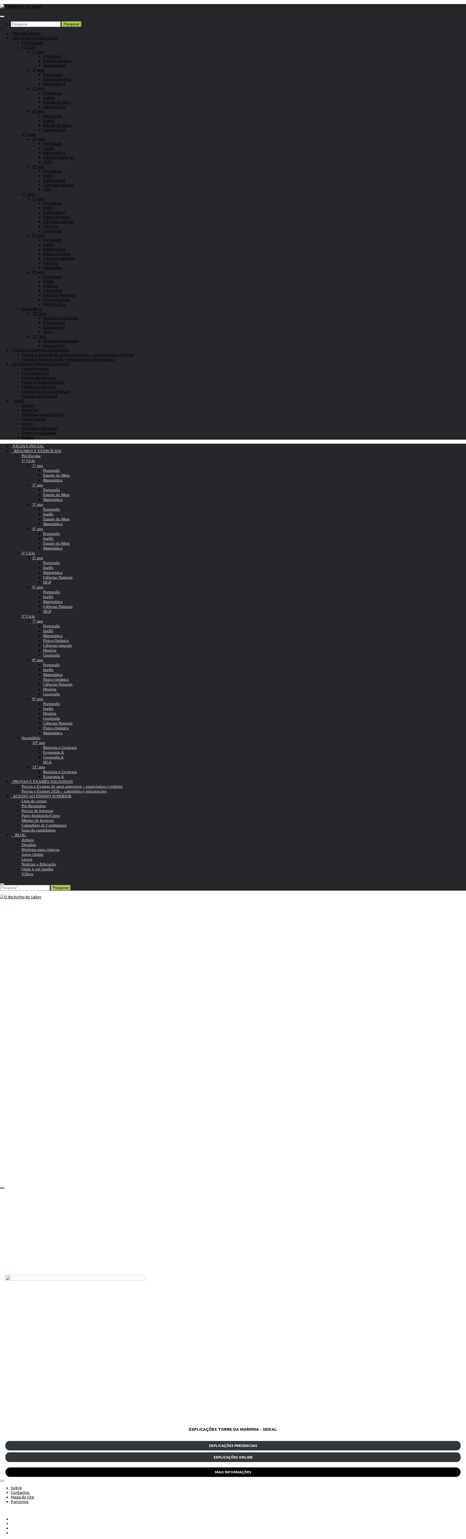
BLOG (17, 400)
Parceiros (20, 1501)
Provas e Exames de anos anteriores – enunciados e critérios (77, 354)
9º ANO (13, 990)
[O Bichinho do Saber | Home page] (21, 6)
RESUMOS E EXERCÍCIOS (34, 38)
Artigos (28, 405)
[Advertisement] (167, 1232)
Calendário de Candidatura (46, 391)
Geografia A (54, 327)
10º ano (39, 313)
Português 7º (35, 1127)
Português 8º (190, 990)
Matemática (54, 65)
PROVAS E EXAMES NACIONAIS (40, 350)
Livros (27, 423)
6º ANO (323, 990)
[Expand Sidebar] (2, 1188)
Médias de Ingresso (39, 387)
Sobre (16, 1488)
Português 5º (345, 1127)
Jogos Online (34, 419)
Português (52, 56)
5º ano (38, 139)
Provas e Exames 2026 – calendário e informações (68, 359)
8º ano (38, 235)
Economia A (54, 322)
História (50, 226)
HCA (47, 331)
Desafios (30, 410)
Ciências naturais (58, 221)
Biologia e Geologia (61, 318)
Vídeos (28, 437)
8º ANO (168, 990)
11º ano (39, 336)
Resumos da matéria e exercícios (80, 990)
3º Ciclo (28, 194)
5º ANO (323, 1127)
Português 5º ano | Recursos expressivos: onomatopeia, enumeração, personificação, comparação (377, 1153)
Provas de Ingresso (39, 377)
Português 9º (35, 990)
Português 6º (345, 990)
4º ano (38, 111)
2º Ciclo (28, 134)
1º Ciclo (28, 47)
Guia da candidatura (39, 396)
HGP (47, 162)
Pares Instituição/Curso (43, 382)
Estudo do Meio (57, 61)
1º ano (38, 51)
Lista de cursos (35, 368)
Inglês (48, 97)
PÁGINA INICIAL (26, 33)
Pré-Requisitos (35, 373)
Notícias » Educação (40, 428)
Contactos (20, 1492)
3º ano (38, 88)
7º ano (38, 198)
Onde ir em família (39, 432)
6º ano (38, 166)
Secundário (32, 309)
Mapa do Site (22, 1497)
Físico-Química (56, 217)
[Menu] (2, 16)
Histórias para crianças (42, 414)
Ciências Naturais (59, 157)
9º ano (38, 272)
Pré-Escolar (32, 42)
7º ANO (13, 1127)
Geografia (52, 230)
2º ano (38, 70)
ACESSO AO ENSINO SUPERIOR (40, 364)
